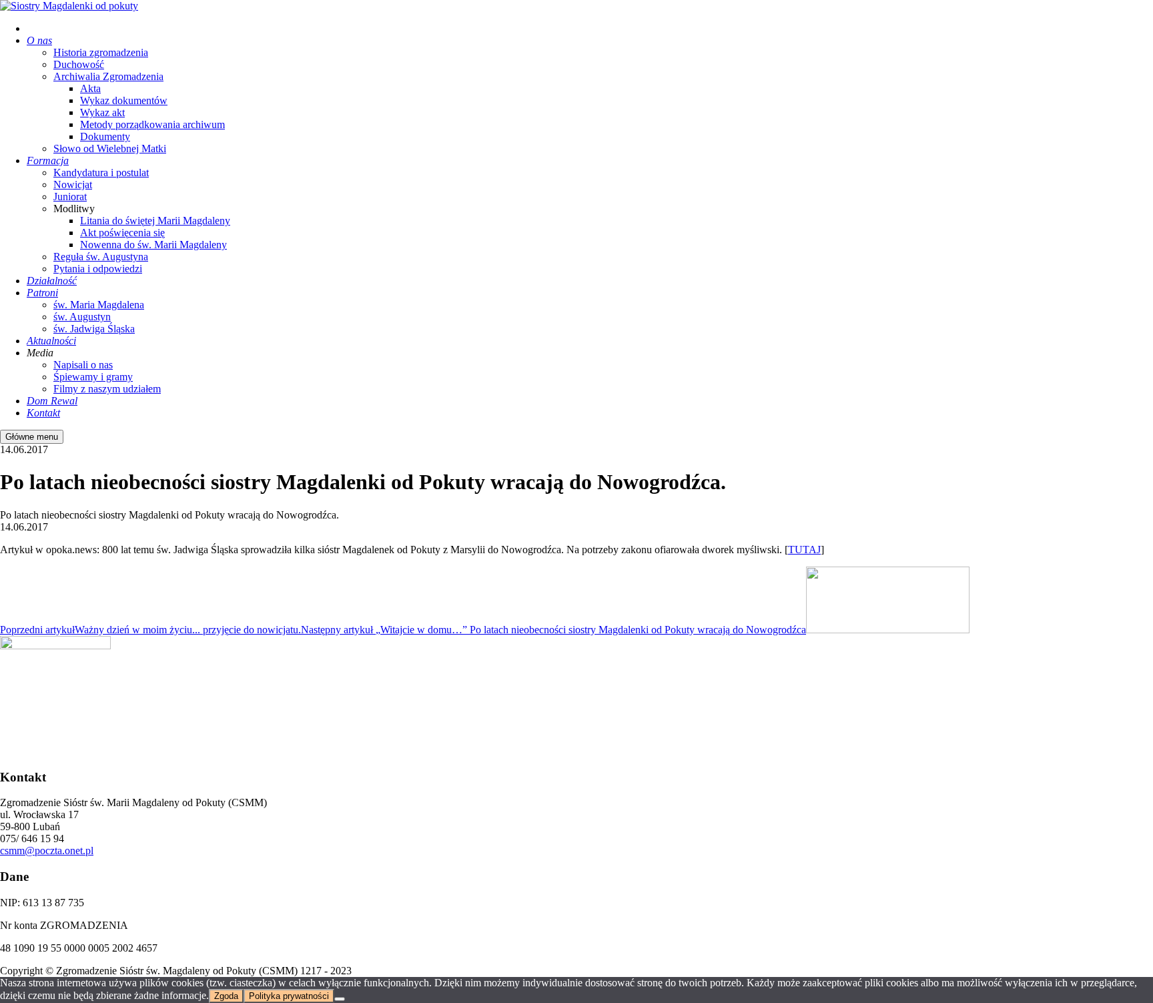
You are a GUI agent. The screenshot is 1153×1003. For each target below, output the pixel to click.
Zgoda (226, 996)
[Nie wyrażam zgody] (339, 999)
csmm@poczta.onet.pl (46, 850)
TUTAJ (804, 549)
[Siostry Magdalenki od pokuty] (69, 5)
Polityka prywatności (289, 996)
